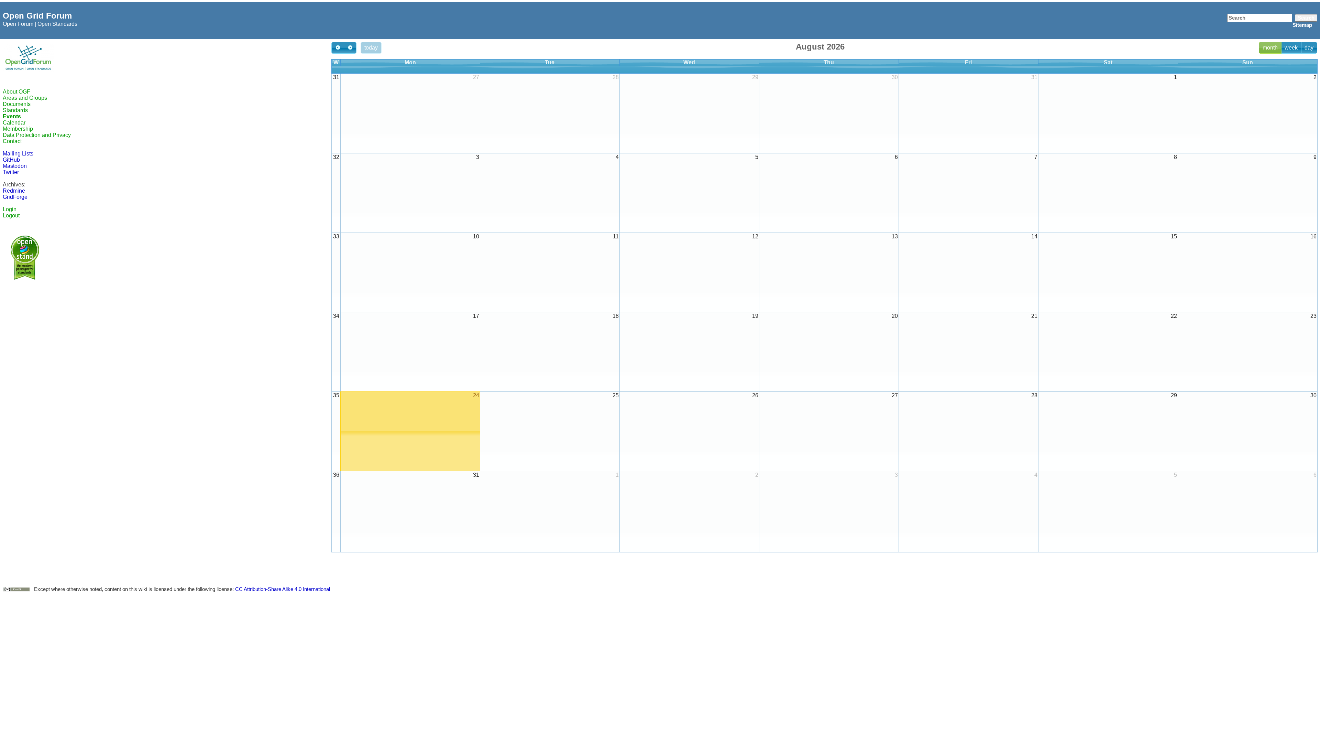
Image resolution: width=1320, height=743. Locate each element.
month (1270, 48)
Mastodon (15, 166)
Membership (18, 129)
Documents (17, 104)
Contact (12, 141)
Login (9, 209)
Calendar (14, 123)
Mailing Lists (18, 154)
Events (12, 116)
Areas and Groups (25, 98)
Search (1306, 18)
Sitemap (1302, 25)
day (1309, 48)
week (1291, 48)
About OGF (16, 92)
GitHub (11, 160)
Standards (15, 110)
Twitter (11, 172)
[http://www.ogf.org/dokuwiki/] (28, 58)
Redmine (14, 191)
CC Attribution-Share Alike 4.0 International (282, 589)
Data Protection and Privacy (37, 135)
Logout (11, 215)
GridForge (15, 197)
